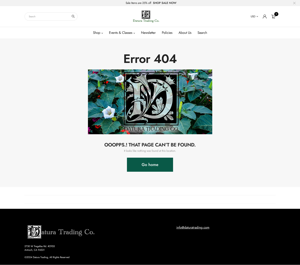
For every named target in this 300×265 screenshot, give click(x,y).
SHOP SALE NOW (165, 3)
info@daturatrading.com (192, 227)
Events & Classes (120, 32)
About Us (185, 32)
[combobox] (51, 16)
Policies (167, 32)
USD (253, 16)
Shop (96, 32)
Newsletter (148, 32)
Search (202, 32)
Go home (150, 165)
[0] (273, 16)
